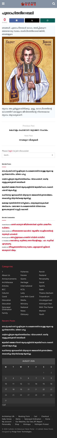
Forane (24, 275)
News (23, 311)
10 (6, 384)
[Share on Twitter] (32, 20)
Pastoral (42, 275)
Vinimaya (26, 424)
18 (13, 390)
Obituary (24, 314)
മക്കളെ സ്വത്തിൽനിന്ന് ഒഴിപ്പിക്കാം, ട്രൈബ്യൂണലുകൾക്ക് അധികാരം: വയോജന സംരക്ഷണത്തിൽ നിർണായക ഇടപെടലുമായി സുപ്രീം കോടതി (25, 206)
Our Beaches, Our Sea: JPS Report (29, 422)
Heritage (24, 282)
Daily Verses (7, 419)
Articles (5, 286)
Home (47, 419)
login (10, 151)
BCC (4, 290)
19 (21, 390)
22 (44, 390)
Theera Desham (46, 293)
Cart (35, 417)
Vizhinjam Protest (42, 424)
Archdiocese (7, 282)
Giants (23, 279)
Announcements (9, 279)
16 (51, 384)
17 (6, 390)
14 (36, 384)
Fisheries (24, 272)
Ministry (24, 304)
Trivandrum (44, 297)
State (41, 290)
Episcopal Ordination (7, 308)
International (26, 286)
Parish (42, 272)
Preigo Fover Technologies (21, 432)
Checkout (45, 417)
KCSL (23, 290)
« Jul (4, 405)
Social (41, 282)
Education (6, 300)
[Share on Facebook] (16, 20)
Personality (44, 279)
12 (21, 384)
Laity (23, 293)
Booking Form (24, 417)
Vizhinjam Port (45, 304)
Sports (42, 286)
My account (6, 422)
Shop (17, 424)
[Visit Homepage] (28, 4)
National (24, 307)
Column (5, 293)
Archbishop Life (8, 417)
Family (5, 313)
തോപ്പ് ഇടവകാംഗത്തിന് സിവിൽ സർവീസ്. (28, 237)
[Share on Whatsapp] (47, 20)
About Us (6, 275)
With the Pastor (46, 307)
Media (23, 300)
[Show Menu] (3, 4)
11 (13, 384)
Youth (41, 314)
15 (44, 384)
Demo (18, 419)
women (42, 311)
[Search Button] (53, 4)
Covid (4, 297)
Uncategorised (45, 300)
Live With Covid (27, 297)
